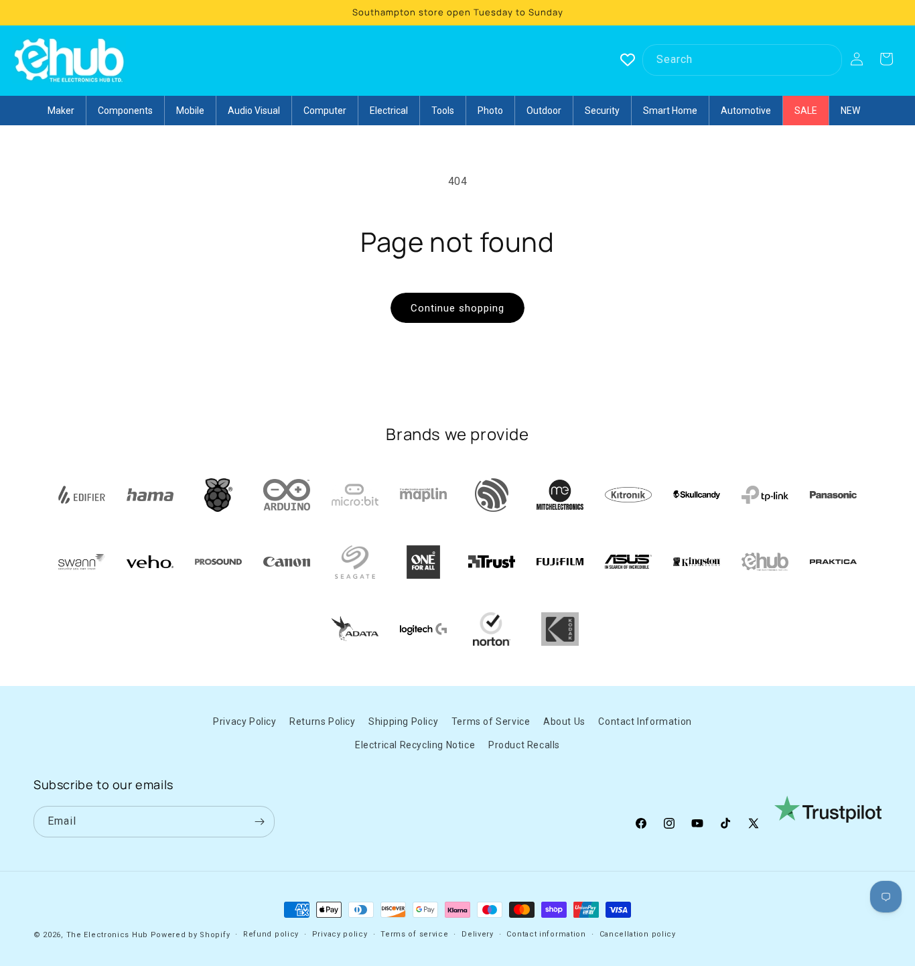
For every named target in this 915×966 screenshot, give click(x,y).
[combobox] (742, 60)
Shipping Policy (403, 721)
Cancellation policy (638, 934)
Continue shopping (457, 308)
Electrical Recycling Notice (415, 745)
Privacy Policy (244, 721)
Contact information (545, 934)
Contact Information (644, 721)
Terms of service (414, 934)
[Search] (826, 59)
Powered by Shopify (190, 934)
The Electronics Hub (107, 934)
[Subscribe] (259, 821)
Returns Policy (322, 721)
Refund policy (271, 934)
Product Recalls (524, 745)
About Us (564, 721)
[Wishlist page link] (627, 59)
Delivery (478, 934)
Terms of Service (491, 721)
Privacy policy (340, 934)
